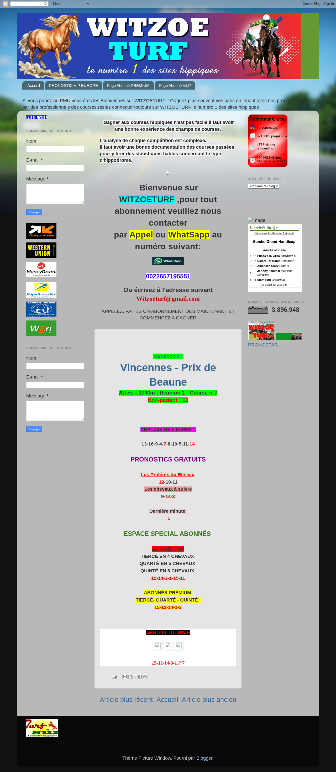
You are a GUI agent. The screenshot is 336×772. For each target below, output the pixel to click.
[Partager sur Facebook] (140, 676)
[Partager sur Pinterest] (145, 676)
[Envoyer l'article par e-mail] (113, 676)
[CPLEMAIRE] (289, 338)
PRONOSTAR (263, 345)
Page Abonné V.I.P (175, 85)
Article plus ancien (209, 699)
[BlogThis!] (130, 676)
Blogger (204, 758)
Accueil (33, 85)
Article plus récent (126, 699)
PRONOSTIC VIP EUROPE (73, 85)
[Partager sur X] (135, 676)
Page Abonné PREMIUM (128, 85)
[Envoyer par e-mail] (125, 676)
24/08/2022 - (168, 371)
